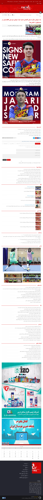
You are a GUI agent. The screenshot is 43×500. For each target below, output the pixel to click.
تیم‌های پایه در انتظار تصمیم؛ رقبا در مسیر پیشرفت (33, 241)
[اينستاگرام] (39, 3)
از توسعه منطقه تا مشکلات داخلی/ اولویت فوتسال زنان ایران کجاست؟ (31, 242)
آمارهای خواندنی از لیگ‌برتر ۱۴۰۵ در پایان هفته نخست (33, 331)
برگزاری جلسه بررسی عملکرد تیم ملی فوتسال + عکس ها (33, 293)
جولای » (21, 460)
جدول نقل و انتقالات (10, 1)
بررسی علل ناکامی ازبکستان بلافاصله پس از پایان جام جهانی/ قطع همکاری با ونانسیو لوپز (28, 297)
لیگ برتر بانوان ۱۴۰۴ (21, 1)
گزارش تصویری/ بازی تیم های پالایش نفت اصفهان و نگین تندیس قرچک (30, 337)
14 (9, 453)
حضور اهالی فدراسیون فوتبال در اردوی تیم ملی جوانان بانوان (32, 355)
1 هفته (36, 237)
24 (32, 456)
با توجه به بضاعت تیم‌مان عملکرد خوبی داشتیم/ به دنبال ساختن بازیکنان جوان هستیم (29, 181)
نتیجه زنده (30, 1)
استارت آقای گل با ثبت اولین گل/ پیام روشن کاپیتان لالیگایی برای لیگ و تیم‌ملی (29, 334)
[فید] (40, 3)
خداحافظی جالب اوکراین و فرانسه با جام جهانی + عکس (33, 300)
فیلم (40, 184)
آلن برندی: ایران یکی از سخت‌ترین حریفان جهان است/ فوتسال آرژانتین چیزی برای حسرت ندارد (27, 328)
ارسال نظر (8, 159)
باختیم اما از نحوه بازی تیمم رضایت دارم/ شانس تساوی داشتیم (32, 321)
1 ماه (18, 239)
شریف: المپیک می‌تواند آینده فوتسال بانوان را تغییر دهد (33, 348)
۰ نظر (14, 15)
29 (4, 456)
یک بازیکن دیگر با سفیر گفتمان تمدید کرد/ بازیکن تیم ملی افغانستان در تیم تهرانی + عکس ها (21, 21)
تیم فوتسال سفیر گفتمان (33, 141)
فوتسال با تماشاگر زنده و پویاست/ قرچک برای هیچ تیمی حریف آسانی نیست (30, 132)
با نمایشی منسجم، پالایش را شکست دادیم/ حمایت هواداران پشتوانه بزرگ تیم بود (29, 178)
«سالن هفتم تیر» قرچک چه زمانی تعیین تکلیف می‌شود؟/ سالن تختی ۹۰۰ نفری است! (29, 129)
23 (38, 456)
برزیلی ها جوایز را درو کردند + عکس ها (35, 302)
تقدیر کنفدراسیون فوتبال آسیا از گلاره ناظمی (34, 335)
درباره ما (40, 1)
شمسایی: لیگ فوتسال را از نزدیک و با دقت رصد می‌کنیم (32, 326)
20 (15, 455)
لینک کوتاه (15, 137)
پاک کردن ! (4, 159)
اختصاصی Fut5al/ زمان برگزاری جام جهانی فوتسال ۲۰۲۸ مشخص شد (31, 296)
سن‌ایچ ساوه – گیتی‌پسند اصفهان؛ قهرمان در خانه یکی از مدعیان (31, 340)
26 (21, 456)
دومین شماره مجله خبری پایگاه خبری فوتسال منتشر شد (27, 226)
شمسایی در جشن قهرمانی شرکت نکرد (30, 188)
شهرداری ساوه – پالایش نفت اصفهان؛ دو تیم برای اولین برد (32, 329)
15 (4, 453)
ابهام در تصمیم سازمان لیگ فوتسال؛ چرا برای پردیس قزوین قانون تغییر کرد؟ (30, 239)
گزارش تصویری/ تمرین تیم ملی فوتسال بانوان (34, 332)
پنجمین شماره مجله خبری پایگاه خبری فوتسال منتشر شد (27, 213)
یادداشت (39, 233)
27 (15, 456)
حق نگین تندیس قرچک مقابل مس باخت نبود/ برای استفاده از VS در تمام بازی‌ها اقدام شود (28, 182)
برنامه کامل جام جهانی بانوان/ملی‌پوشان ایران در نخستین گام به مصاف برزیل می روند (29, 291)
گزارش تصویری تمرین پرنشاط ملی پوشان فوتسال (33, 272)
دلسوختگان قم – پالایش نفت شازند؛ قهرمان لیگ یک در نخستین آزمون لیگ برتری (29, 338)
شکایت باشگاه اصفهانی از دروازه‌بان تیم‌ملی (34, 135)
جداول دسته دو (16, 1)
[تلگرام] (37, 3)
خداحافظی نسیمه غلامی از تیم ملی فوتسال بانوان (33, 358)
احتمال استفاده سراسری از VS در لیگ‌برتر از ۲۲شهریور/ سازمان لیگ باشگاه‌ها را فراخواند (29, 133)
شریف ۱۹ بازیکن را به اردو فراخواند (35, 346)
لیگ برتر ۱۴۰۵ (26, 1)
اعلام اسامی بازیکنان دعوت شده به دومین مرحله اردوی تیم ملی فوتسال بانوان (30, 351)
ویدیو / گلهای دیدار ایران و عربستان (30, 197)
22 (4, 455)
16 (38, 455)
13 (15, 453)
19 (21, 455)
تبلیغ (33, 1)
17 (32, 455)
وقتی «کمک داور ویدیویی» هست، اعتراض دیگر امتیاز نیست (32, 235)
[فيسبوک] (38, 138)
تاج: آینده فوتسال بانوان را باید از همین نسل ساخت (33, 354)
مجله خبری (39, 211)
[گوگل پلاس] (36, 138)
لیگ (40, 16)
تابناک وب (32, 496)
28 (9, 456)
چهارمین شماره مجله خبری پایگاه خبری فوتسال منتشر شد (27, 217)
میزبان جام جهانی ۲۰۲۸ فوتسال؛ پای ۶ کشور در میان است (32, 287)
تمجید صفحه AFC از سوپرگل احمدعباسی (29, 191)
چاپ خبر (10, 15)
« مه (22, 460)
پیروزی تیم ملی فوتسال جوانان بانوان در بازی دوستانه (33, 352)
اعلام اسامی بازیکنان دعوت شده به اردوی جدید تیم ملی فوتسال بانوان (31, 357)
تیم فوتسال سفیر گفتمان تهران (25, 141)
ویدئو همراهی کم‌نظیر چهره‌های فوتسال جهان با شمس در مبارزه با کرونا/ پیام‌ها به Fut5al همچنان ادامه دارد (20, 206)
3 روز (22, 235)
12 (21, 453)
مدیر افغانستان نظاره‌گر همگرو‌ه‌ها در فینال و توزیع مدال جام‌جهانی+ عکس (30, 294)
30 (38, 458)
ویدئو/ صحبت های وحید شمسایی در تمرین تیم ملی (28, 200)
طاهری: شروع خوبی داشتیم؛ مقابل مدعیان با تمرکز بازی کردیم (32, 130)
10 (32, 453)
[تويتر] (34, 138)
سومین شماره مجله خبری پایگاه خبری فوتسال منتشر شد (27, 222)
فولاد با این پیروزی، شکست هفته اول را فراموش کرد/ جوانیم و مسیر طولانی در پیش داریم (28, 179)
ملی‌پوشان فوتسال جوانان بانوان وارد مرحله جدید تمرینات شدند (32, 169)
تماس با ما (36, 1)
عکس (40, 246)
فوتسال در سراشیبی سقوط (36, 299)
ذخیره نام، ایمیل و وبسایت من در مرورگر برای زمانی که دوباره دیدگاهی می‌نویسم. (29, 162)
